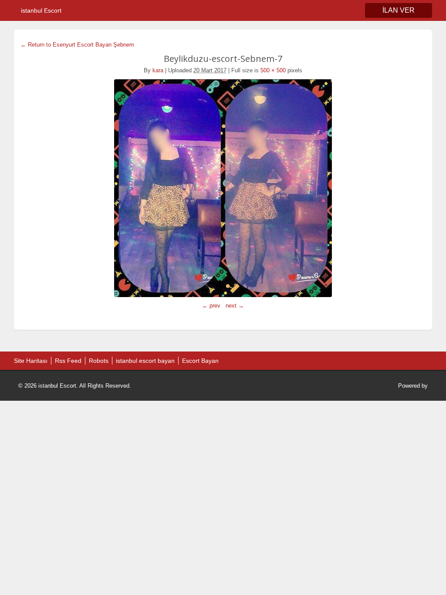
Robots (98, 360)
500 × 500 (273, 70)
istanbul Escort (41, 10)
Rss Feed (68, 360)
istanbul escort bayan (145, 360)
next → (235, 305)
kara (157, 70)
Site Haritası (30, 360)
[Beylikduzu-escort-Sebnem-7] (223, 188)
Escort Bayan (200, 360)
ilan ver (398, 10)
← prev (211, 305)
